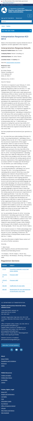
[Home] (16, 10)
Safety (2, 366)
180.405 (4, 286)
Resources (4, 363)
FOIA (2, 399)
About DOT (4, 392)
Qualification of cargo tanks (17, 286)
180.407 (4, 289)
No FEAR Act (4, 403)
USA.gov (3, 408)
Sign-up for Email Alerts (7, 18)
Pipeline (8, 26)
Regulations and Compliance (8, 361)
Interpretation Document (13, 62)
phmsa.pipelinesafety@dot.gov (9, 325)
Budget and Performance (7, 394)
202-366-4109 (24, 317)
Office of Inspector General (8, 406)
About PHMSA (5, 359)
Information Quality (6, 401)
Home (3, 26)
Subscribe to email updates (10, 345)
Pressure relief (14, 275)
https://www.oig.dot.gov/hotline (10, 334)
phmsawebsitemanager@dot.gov (10, 339)
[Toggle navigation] (30, 15)
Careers (3, 382)
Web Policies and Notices (7, 410)
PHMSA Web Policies (6, 378)
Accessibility (4, 380)
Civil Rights (4, 397)
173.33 (4, 269)
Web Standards (5, 413)
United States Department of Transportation (13, 4)
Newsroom (19, 18)
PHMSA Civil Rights (6, 375)
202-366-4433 (5, 314)
